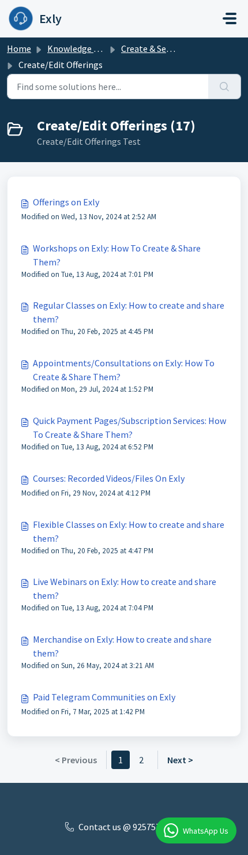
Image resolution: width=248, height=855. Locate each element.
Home (19, 48)
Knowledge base (79, 48)
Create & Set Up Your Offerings (180, 48)
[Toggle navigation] (229, 18)
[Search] (224, 86)
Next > (180, 760)
